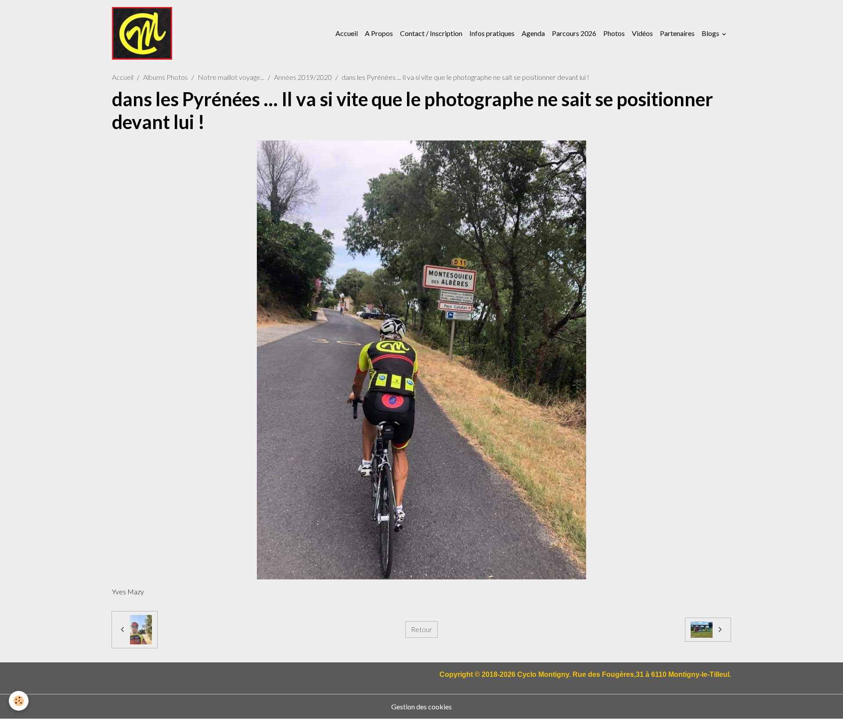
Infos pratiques (492, 33)
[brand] (144, 33)
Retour (421, 629)
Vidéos (642, 33)
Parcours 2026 (574, 33)
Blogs (711, 33)
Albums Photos (165, 77)
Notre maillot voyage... (231, 77)
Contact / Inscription (431, 33)
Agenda (533, 33)
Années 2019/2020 (303, 77)
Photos (614, 33)
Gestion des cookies (421, 706)
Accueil (346, 33)
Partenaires (677, 33)
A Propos (379, 33)
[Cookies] (19, 701)
